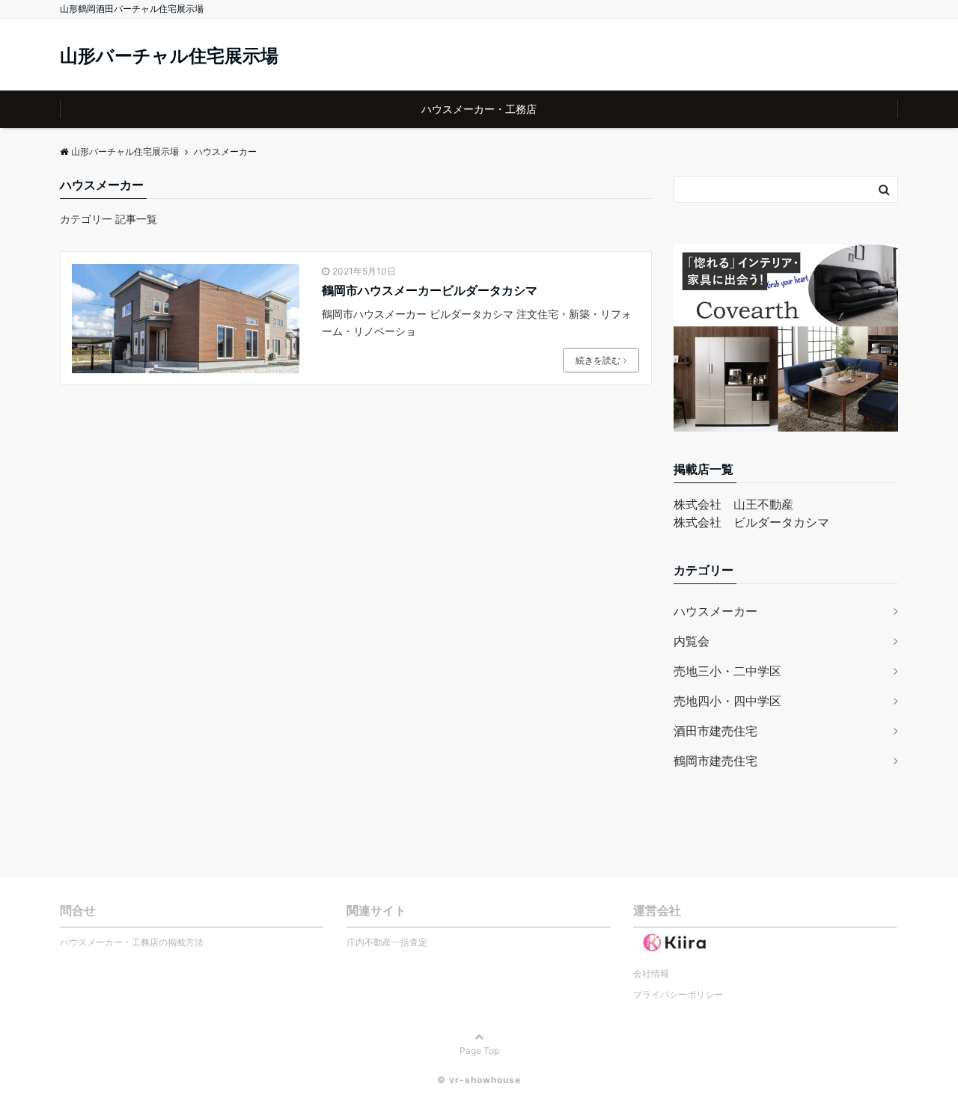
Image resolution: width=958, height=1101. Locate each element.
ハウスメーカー (715, 611)
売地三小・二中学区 (727, 670)
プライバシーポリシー (678, 994)
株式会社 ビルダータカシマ (751, 522)
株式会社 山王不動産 (733, 504)
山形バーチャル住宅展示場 (169, 56)
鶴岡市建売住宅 (715, 760)
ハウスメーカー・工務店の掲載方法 (132, 942)
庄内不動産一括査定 (387, 942)
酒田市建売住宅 (715, 730)
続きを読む (598, 360)
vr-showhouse (485, 1079)
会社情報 (651, 973)
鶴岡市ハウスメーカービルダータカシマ (429, 290)
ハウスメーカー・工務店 (479, 108)
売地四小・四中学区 (727, 700)
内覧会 (692, 641)
